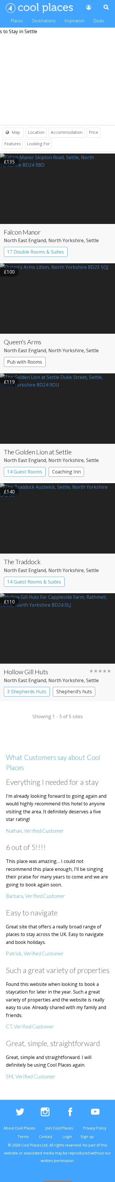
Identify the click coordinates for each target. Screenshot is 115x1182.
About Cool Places (19, 1128)
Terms (23, 1136)
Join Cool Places (59, 1128)
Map (16, 132)
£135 (9, 162)
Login (67, 1136)
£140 (9, 491)
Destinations (44, 20)
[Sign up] (88, 7)
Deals (98, 20)
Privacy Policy (94, 1128)
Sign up (87, 1136)
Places (17, 20)
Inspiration (75, 20)
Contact (45, 1136)
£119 (9, 382)
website (11, 1153)
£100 (9, 272)
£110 (9, 601)
